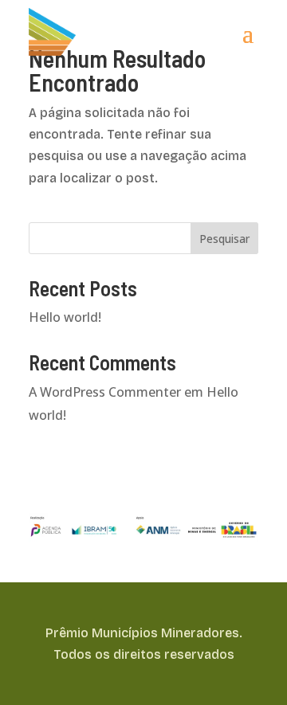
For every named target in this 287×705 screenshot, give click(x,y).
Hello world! (65, 317)
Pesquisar (224, 238)
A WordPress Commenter (105, 392)
